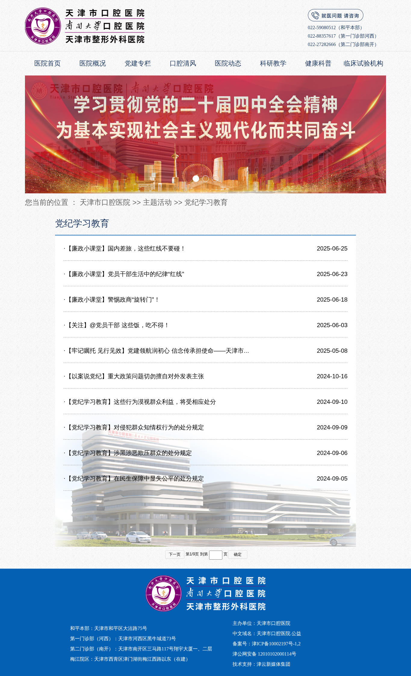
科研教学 (273, 63)
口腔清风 (183, 63)
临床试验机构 (363, 63)
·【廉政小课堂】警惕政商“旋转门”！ (111, 299)
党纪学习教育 (206, 202)
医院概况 (92, 63)
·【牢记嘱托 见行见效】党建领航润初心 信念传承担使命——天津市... (156, 350)
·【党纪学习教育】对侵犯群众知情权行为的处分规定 (133, 427)
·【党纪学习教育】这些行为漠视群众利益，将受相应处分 (139, 401)
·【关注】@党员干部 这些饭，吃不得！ (116, 325)
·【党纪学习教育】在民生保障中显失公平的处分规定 (133, 478)
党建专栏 (138, 63)
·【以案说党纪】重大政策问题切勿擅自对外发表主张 (133, 376)
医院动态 (228, 63)
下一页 (175, 554)
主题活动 (157, 202)
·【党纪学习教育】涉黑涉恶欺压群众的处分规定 (127, 453)
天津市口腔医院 (105, 202)
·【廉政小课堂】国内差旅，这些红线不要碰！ (124, 248)
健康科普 (318, 63)
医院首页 (47, 63)
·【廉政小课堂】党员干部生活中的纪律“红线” (123, 274)
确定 (238, 554)
